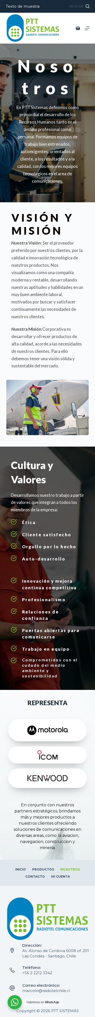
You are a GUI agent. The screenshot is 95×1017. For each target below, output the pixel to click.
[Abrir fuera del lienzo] (87, 28)
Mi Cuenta (60, 876)
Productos (43, 869)
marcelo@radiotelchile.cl (46, 990)
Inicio (20, 869)
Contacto (35, 876)
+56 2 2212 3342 (37, 972)
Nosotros (70, 869)
